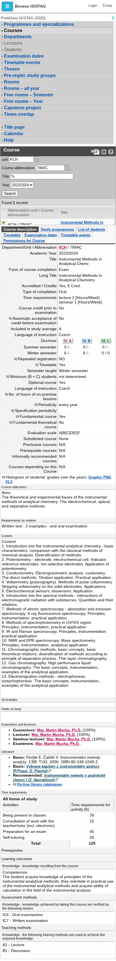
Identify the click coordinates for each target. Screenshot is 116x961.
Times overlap (19, 114)
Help (9, 140)
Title (5, 176)
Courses (13, 30)
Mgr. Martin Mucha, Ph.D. (59, 730)
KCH (62, 247)
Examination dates (24, 56)
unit (5, 159)
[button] (7, 6)
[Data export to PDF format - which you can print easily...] (95, 152)
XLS (9, 482)
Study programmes (57, 229)
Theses (12, 69)
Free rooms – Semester (28, 94)
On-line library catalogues (39, 784)
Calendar (13, 133)
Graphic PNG (99, 477)
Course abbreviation (18, 168)
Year (5, 185)
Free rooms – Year (23, 101)
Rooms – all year (21, 88)
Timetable (12, 235)
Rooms (11, 82)
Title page (14, 127)
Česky (107, 6)
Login (92, 6)
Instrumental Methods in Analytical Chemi (82, 224)
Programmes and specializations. (39, 24)
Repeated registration (37, 359)
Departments (18, 36)
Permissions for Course (24, 241)
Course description (20, 229)
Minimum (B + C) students (33, 376)
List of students (91, 229)
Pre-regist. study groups (30, 75)
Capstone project (22, 107)
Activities (11, 699)
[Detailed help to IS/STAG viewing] (111, 152)
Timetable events (22, 62)
